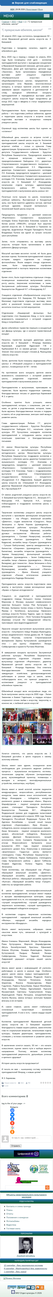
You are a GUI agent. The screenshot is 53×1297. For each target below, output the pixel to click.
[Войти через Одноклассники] (12, 1132)
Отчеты (9, 1214)
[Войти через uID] (12, 1110)
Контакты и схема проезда (18, 1206)
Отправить (15, 1146)
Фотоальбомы (12, 1221)
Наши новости (10, 1083)
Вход (40, 9)
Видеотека (11, 1225)
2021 (14, 22)
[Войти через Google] (12, 1127)
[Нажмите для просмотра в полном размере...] (27, 747)
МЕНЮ (9, 16)
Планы (9, 1210)
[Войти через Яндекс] (12, 1123)
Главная (5, 22)
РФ (29, 1083)
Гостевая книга (13, 1228)
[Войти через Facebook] (12, 1119)
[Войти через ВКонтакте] (12, 1114)
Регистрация (31, 9)
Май (20, 22)
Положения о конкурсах (17, 1217)
